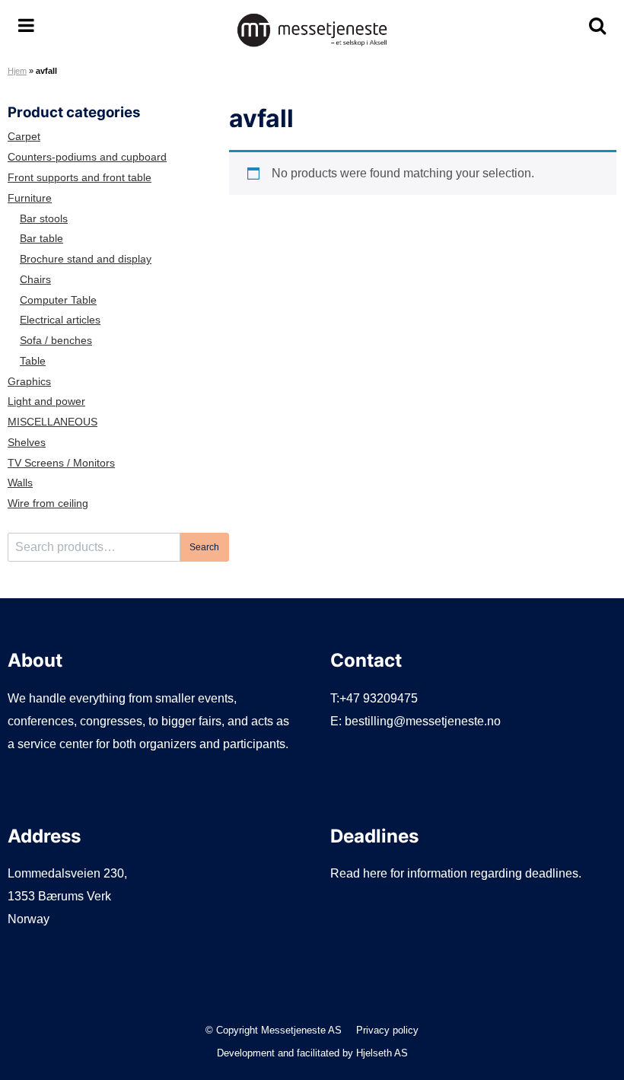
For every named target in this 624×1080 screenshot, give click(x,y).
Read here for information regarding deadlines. (455, 873)
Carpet (24, 136)
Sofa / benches (56, 340)
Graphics (29, 381)
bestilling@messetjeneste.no (423, 721)
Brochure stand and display (85, 259)
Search (204, 547)
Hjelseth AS (382, 1053)
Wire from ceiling (48, 503)
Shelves (27, 442)
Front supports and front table (79, 177)
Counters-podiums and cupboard (87, 157)
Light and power (46, 401)
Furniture (30, 198)
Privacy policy (387, 1030)
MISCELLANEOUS (52, 422)
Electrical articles (60, 320)
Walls (20, 483)
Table (33, 361)
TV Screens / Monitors (61, 463)
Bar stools (44, 219)
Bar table (41, 238)
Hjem (17, 70)
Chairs (35, 279)
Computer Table (58, 300)
